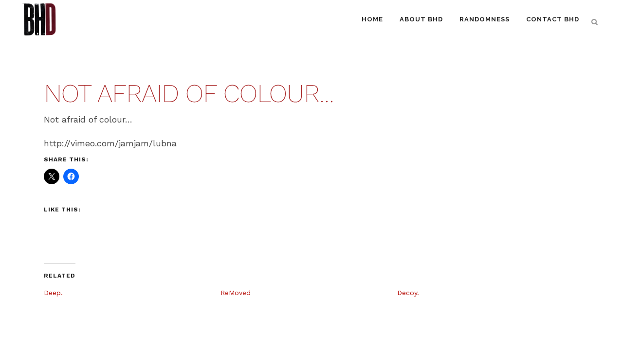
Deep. (53, 293)
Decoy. (408, 293)
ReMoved (235, 293)
